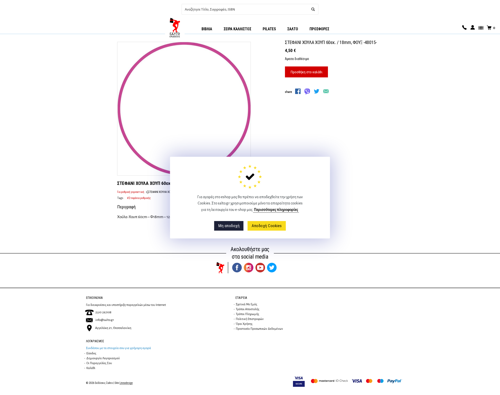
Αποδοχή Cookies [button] (267, 225)
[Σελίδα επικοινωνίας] (464, 28)
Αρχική (175, 27)
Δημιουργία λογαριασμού (103, 358)
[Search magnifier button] (313, 9)
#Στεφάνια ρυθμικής (139, 198)
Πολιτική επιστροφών (250, 319)
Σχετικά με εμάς (246, 304)
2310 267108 (103, 312)
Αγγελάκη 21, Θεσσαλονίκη (113, 328)
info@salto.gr (104, 320)
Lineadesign (126, 383)
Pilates (269, 29)
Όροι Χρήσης (244, 323)
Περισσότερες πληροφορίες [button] (276, 209)
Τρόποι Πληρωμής (247, 314)
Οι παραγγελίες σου (99, 363)
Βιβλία (207, 29)
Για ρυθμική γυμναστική (130, 192)
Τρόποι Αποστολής (247, 309)
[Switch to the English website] (480, 28)
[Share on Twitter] (316, 91)
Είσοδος (91, 353)
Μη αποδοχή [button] (228, 225)
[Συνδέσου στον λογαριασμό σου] (472, 28)
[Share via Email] (326, 91)
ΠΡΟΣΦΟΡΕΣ (319, 29)
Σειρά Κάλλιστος (237, 29)
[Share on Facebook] (298, 91)
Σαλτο (292, 29)
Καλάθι (90, 368)
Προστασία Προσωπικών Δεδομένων (259, 328)
